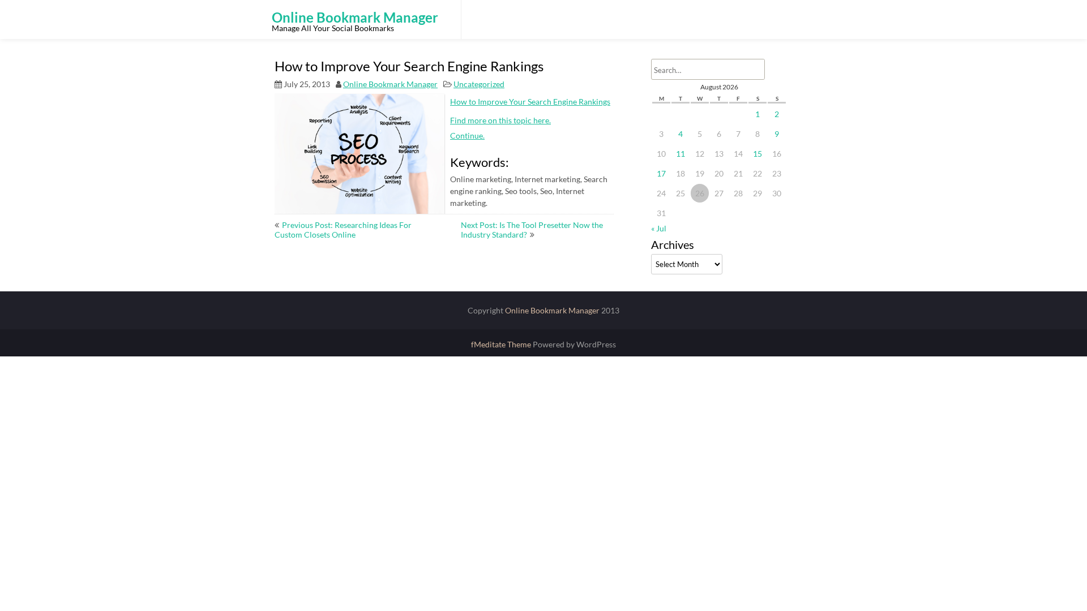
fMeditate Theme (502, 344)
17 (661, 173)
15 (757, 153)
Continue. (467, 135)
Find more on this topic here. (500, 120)
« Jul (658, 228)
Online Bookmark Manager (390, 84)
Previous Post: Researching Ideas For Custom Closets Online (343, 229)
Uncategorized (478, 84)
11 (680, 153)
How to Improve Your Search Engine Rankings (530, 101)
